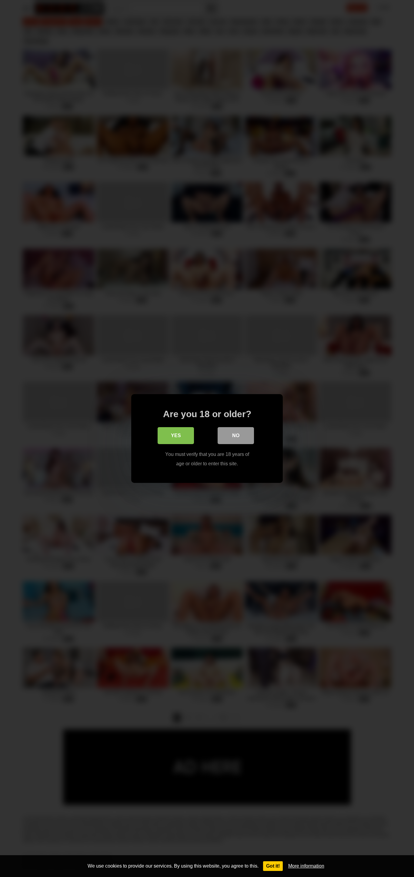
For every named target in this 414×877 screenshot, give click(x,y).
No (235, 435)
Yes (176, 435)
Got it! (273, 866)
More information (306, 866)
